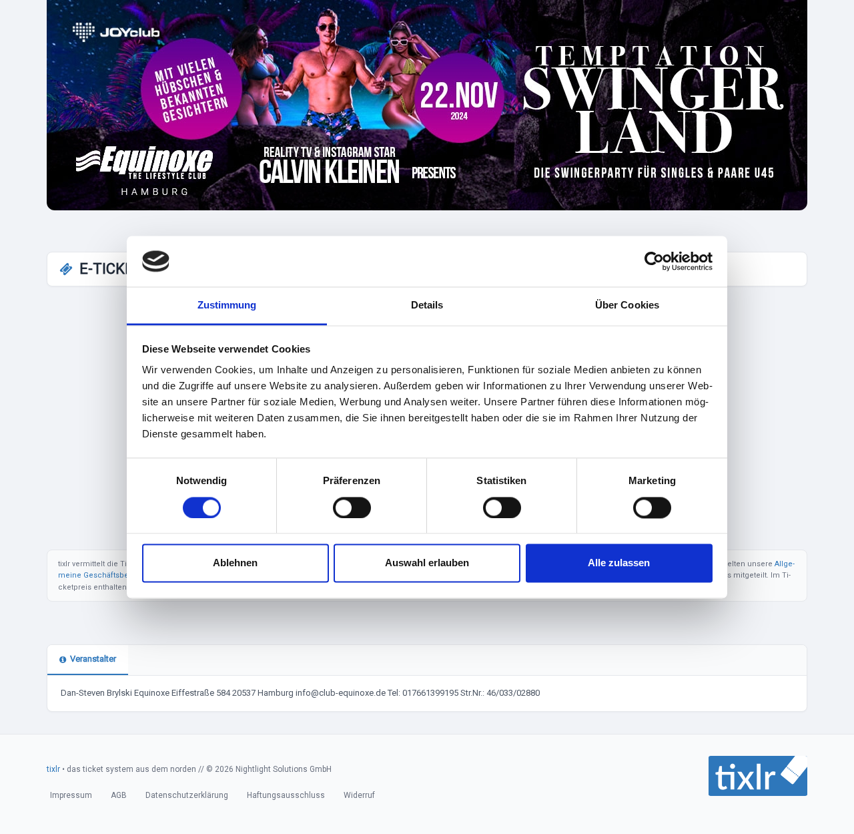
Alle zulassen (619, 563)
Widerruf (359, 795)
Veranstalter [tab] (93, 659)
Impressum (71, 795)
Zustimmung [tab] (227, 305)
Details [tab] (427, 305)
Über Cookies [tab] (627, 305)
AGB (119, 795)
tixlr (53, 769)
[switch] (352, 507)
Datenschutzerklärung (186, 795)
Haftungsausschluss (286, 795)
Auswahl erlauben (427, 563)
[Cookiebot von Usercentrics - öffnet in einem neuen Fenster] (654, 261)
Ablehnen (235, 563)
